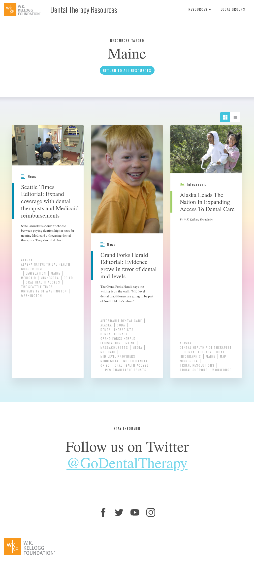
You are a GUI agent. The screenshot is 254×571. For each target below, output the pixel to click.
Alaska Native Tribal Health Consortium (45, 266)
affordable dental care (121, 320)
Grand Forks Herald (117, 338)
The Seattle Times (37, 287)
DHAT (220, 352)
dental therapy (113, 334)
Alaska (27, 260)
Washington (31, 295)
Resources (199, 9)
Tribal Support (194, 370)
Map (223, 356)
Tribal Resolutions (197, 365)
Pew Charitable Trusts (126, 370)
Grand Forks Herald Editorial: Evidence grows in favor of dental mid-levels (128, 265)
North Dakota (135, 361)
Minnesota (50, 278)
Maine (55, 273)
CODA (121, 325)
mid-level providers (117, 356)
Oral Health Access (43, 282)
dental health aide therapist (206, 347)
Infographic (190, 356)
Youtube (134, 512)
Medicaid (28, 278)
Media (137, 347)
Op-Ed (68, 278)
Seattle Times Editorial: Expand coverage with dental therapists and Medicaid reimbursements (50, 201)
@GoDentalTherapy (127, 462)
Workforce (221, 370)
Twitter (119, 512)
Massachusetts (114, 347)
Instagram (150, 512)
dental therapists (117, 329)
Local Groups (233, 9)
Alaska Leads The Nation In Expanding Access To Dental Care (207, 202)
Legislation (36, 273)
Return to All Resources (127, 70)
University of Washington (44, 291)
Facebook (103, 512)
